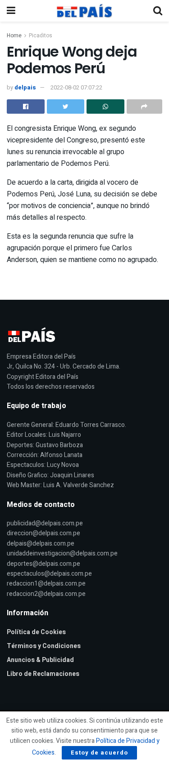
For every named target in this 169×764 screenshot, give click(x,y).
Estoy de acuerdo (99, 752)
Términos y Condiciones (44, 646)
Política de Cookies (36, 632)
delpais (25, 87)
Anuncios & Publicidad (40, 660)
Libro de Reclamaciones (43, 674)
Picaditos (40, 35)
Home (14, 35)
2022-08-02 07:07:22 (76, 87)
